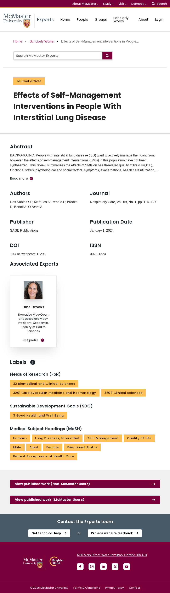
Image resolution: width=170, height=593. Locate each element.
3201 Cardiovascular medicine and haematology (54, 393)
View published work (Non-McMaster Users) (52, 484)
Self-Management (103, 438)
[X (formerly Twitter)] (115, 566)
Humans (20, 438)
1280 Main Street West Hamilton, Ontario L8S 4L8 (112, 555)
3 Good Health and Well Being (38, 415)
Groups (101, 19)
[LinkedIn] (103, 566)
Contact (134, 588)
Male (17, 447)
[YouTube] (126, 566)
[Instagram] (92, 566)
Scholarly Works (121, 19)
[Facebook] (80, 566)
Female (52, 447)
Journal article (29, 81)
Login (159, 19)
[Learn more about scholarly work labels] (32, 362)
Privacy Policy (114, 588)
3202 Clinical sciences (123, 393)
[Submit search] (107, 55)
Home (65, 19)
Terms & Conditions (86, 588)
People (82, 19)
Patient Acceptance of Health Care (43, 456)
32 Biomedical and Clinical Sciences (44, 384)
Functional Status (82, 447)
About (143, 19)
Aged (34, 447)
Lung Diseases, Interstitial (57, 438)
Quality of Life (139, 438)
